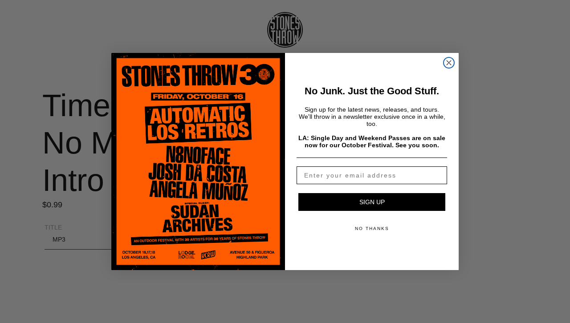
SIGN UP (372, 202)
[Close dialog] (449, 62)
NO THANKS (372, 228)
